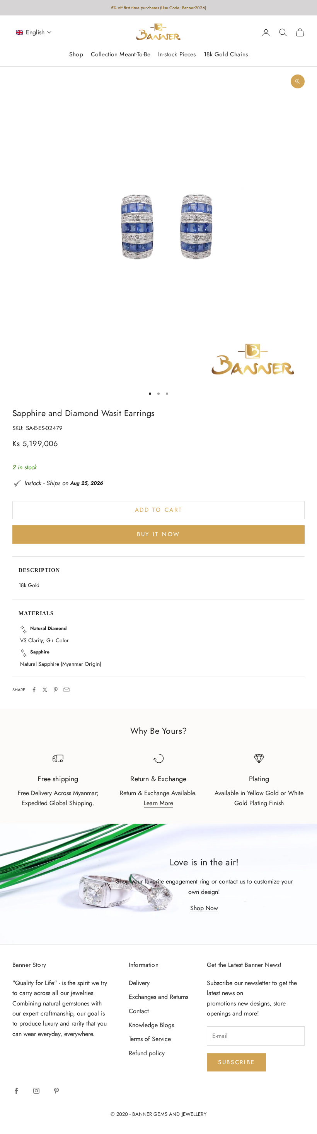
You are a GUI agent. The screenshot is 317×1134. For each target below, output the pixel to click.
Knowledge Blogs (151, 1025)
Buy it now (158, 534)
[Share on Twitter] (45, 690)
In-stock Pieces (177, 54)
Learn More (158, 803)
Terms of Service (150, 1038)
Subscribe (236, 1062)
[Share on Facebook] (34, 690)
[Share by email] (66, 690)
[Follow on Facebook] (16, 1091)
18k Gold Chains (226, 54)
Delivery (139, 982)
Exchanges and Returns (158, 996)
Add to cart (158, 510)
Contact (139, 1011)
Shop (76, 54)
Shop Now (204, 908)
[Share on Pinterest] (56, 690)
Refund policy (147, 1053)
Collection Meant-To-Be (120, 54)
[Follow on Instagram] (36, 1091)
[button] (34, 32)
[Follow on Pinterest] (56, 1091)
